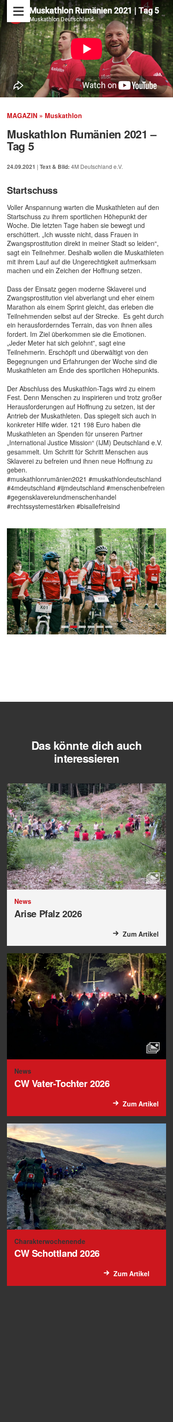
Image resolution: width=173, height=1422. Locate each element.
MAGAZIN (22, 115)
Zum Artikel (141, 933)
